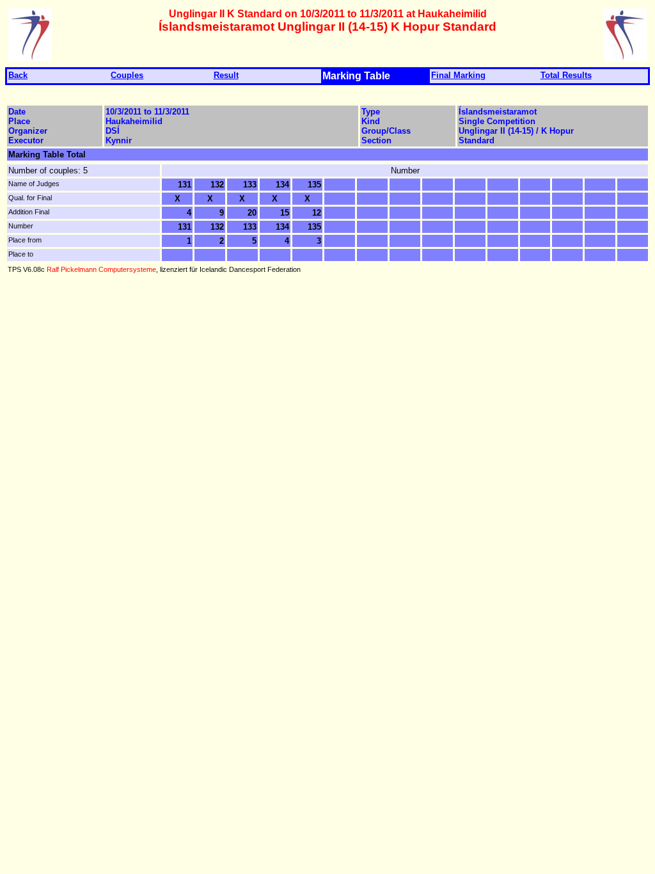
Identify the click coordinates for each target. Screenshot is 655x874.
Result (226, 75)
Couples (127, 75)
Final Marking (458, 75)
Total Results (566, 75)
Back (18, 75)
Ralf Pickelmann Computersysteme (101, 269)
